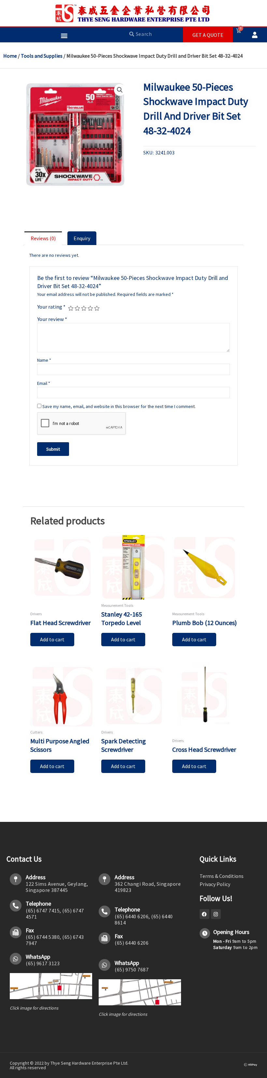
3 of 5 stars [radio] (84, 308)
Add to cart (52, 639)
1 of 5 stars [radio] (71, 308)
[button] (64, 35)
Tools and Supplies (42, 55)
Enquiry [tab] (82, 238)
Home (10, 55)
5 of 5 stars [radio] (97, 308)
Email (43, 383)
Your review (52, 319)
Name (44, 360)
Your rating (51, 306)
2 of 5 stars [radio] (77, 308)
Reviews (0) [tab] (43, 238)
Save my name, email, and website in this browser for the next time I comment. (119, 406)
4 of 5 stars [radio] (90, 308)
